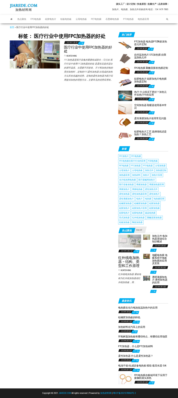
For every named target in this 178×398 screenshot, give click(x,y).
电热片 (139, 198)
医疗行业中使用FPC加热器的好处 (88, 49)
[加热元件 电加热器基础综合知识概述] (146, 237)
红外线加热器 (138, 217)
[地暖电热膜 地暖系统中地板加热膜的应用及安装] (146, 256)
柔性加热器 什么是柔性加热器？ (135, 355)
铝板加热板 (124, 222)
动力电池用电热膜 (127, 180)
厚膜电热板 (137, 189)
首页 (12, 27)
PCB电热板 (153, 161)
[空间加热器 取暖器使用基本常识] (125, 109)
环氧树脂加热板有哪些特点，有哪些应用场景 (142, 336)
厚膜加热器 (141, 184)
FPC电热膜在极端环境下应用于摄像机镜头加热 (150, 376)
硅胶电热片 (50, 19)
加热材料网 (105, 393)
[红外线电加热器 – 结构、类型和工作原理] (129, 241)
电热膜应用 (159, 198)
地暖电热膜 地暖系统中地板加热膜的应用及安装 (159, 259)
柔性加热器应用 (139, 194)
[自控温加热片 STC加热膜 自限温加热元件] (125, 58)
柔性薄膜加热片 (126, 198)
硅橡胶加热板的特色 (129, 317)
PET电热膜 (96, 19)
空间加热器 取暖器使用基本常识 (150, 106)
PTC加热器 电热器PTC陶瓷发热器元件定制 (150, 43)
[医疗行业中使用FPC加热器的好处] (35, 54)
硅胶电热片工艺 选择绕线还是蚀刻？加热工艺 (150, 133)
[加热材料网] (11, 19)
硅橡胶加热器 (125, 203)
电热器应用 (143, 19)
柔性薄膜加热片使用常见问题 (150, 118)
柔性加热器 (124, 194)
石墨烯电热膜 (112, 19)
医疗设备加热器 (126, 184)
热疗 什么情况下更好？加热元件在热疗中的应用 (150, 93)
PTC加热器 (136, 165)
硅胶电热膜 (137, 213)
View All (139, 230)
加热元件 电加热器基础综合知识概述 (159, 238)
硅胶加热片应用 (139, 208)
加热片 (146, 175)
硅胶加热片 (124, 208)
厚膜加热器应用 (156, 184)
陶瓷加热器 (137, 222)
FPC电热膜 (35, 19)
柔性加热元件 (151, 189)
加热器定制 (161, 170)
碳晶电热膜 (150, 213)
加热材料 (136, 175)
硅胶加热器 (154, 203)
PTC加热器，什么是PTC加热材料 (135, 346)
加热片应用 (157, 175)
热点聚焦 (21, 19)
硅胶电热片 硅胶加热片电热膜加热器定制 (150, 80)
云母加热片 (124, 170)
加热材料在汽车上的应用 (131, 326)
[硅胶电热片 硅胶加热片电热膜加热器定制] (125, 82)
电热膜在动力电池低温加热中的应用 (137, 307)
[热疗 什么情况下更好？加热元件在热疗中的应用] (125, 95)
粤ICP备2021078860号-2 (124, 393)
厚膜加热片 (124, 189)
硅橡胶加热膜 (140, 203)
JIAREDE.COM (65, 393)
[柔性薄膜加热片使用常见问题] (125, 122)
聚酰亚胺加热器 (154, 217)
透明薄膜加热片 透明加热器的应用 (159, 280)
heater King (71, 56)
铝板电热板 (65, 19)
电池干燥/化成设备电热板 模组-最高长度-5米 (142, 365)
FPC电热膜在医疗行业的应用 (132, 161)
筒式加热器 (124, 217)
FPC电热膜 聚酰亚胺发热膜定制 (151, 67)
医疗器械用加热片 (146, 180)
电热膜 (148, 198)
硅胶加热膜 (154, 208)
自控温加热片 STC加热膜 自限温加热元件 (150, 56)
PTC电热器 (128, 19)
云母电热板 (81, 19)
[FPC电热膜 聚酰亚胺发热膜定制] (125, 70)
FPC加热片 (124, 156)
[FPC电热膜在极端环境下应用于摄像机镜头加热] (125, 379)
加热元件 (149, 170)
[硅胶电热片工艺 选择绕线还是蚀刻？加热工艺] (125, 135)
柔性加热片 (154, 194)
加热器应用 (124, 175)
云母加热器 (160, 165)
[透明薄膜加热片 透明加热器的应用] (146, 278)
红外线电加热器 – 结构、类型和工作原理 (128, 262)
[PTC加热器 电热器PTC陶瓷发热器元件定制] (125, 45)
